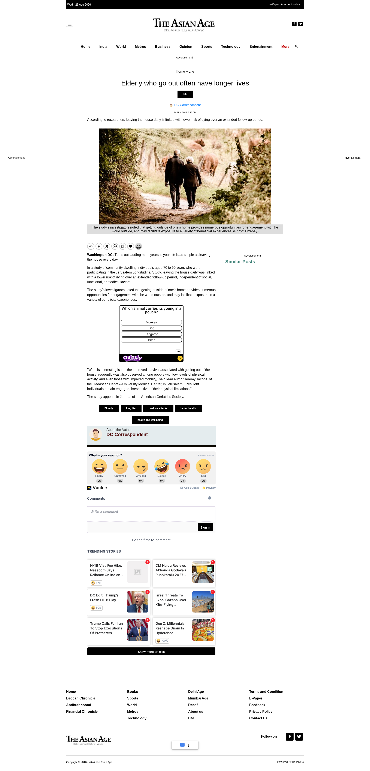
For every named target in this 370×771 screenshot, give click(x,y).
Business (162, 46)
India (103, 46)
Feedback (257, 705)
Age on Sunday (290, 4)
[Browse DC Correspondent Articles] (95, 434)
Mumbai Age (198, 698)
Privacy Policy (260, 711)
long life (131, 408)
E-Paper (255, 698)
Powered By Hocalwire (290, 762)
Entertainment (260, 46)
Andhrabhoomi (78, 705)
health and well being (150, 419)
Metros (140, 46)
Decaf (193, 705)
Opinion (185, 46)
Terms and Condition (266, 691)
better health (189, 408)
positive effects (158, 408)
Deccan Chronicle (80, 698)
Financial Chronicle (82, 711)
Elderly (109, 408)
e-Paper (274, 4)
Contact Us (258, 718)
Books (132, 691)
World (121, 46)
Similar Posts (240, 261)
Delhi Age (196, 691)
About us (195, 711)
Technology (230, 46)
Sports (206, 46)
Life (185, 94)
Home (85, 46)
